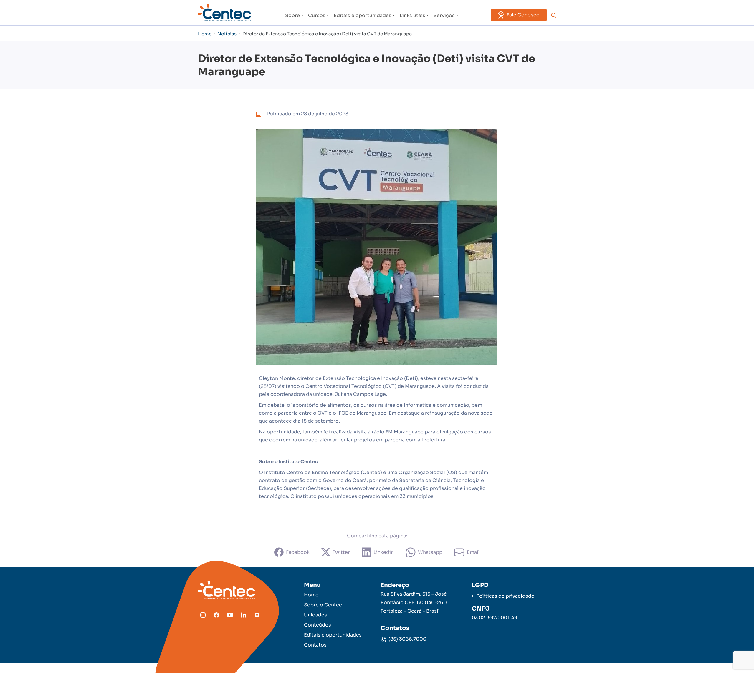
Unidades (315, 615)
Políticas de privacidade (505, 596)
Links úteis (412, 15)
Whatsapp (430, 552)
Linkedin (383, 552)
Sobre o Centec (323, 605)
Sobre (292, 15)
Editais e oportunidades (362, 15)
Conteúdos (317, 625)
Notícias (227, 33)
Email (473, 552)
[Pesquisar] (553, 15)
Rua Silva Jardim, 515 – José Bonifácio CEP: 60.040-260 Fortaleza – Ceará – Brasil (414, 602)
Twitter (341, 552)
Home (204, 33)
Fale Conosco (523, 15)
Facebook (298, 552)
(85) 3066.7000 (406, 639)
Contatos (315, 645)
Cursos (316, 15)
